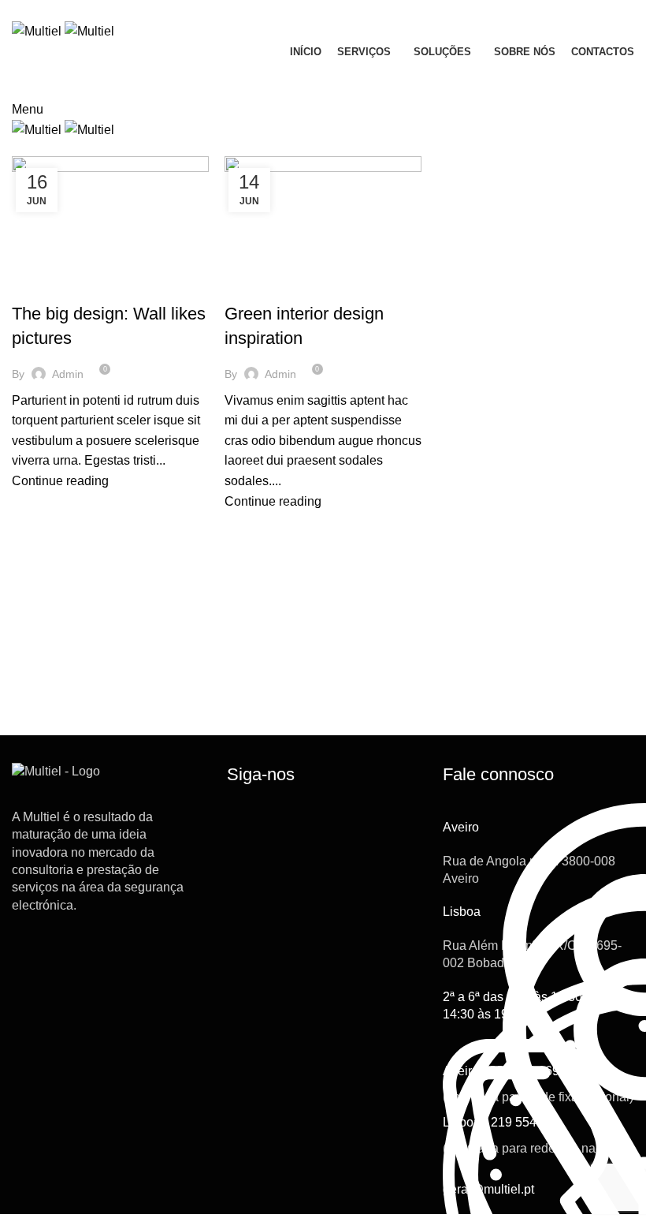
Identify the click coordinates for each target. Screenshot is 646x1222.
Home (25, 146)
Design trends (59, 285)
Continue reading (60, 481)
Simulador (578, 80)
